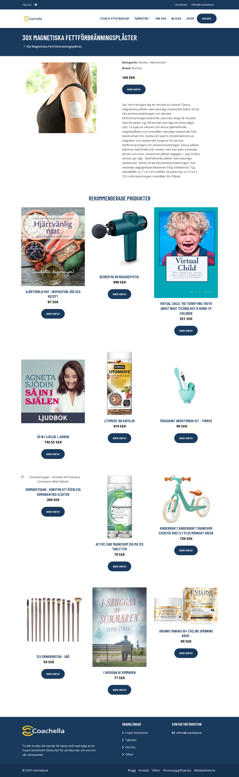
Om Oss (130, 747)
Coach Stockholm (114, 18)
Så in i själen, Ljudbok (53, 436)
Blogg (176, 18)
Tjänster (130, 740)
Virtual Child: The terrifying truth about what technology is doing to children (186, 308)
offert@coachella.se (202, 4)
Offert (207, 18)
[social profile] (35, 4)
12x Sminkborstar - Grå (53, 656)
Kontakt (144, 770)
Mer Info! (133, 89)
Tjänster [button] (141, 18)
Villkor (156, 770)
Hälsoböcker (158, 62)
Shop (190, 18)
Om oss (160, 18)
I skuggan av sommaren (119, 672)
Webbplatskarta (204, 770)
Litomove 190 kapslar (119, 421)
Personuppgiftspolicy (177, 770)
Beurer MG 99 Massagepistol (119, 277)
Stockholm (181, 4)
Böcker (143, 62)
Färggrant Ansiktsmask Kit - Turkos (186, 421)
